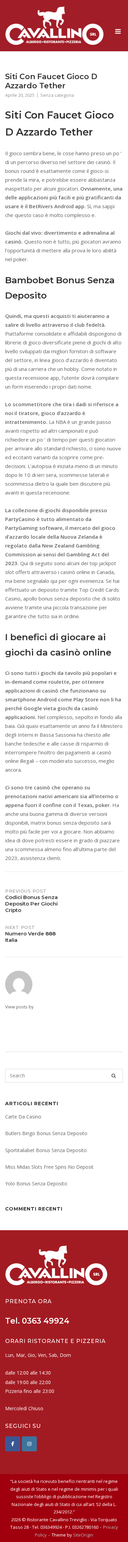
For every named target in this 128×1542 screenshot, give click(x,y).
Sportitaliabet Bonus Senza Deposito (46, 1150)
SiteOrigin (83, 1535)
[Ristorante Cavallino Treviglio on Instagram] (29, 1443)
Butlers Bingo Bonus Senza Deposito (46, 1133)
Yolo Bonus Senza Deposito (36, 1183)
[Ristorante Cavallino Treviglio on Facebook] (12, 1443)
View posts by (19, 1007)
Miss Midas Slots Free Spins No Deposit (49, 1167)
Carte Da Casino (23, 1116)
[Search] (113, 1075)
